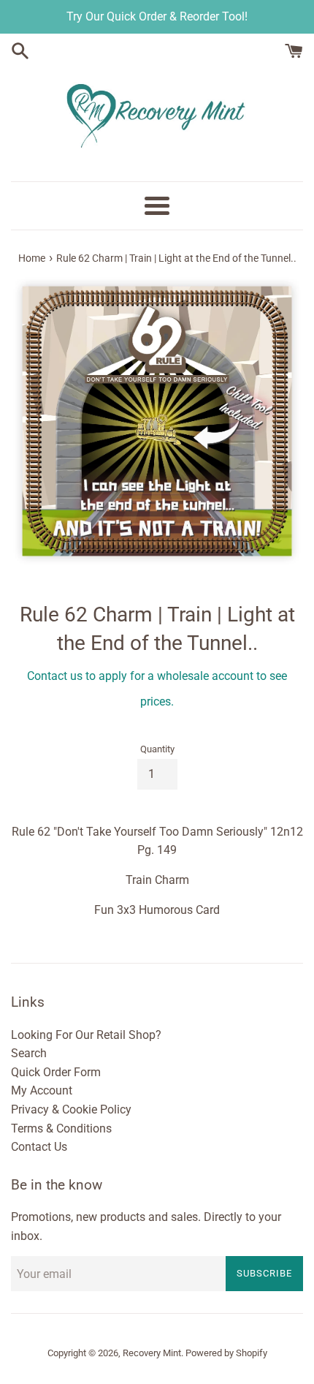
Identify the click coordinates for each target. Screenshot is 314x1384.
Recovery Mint (152, 1352)
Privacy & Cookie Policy (71, 1109)
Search (29, 1053)
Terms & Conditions (61, 1128)
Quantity (157, 749)
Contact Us (39, 1147)
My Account (41, 1090)
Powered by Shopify (226, 1352)
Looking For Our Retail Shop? (86, 1035)
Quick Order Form (56, 1072)
